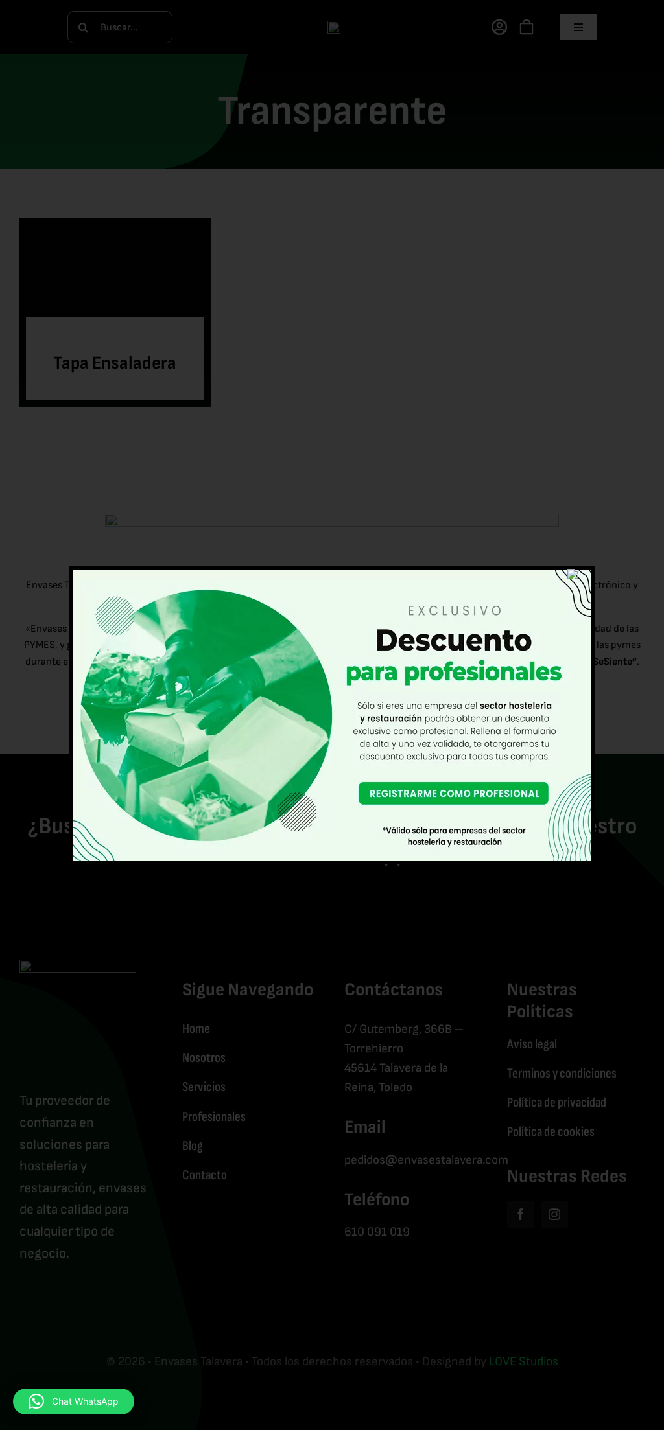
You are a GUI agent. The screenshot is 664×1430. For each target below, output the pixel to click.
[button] (73, 1401)
